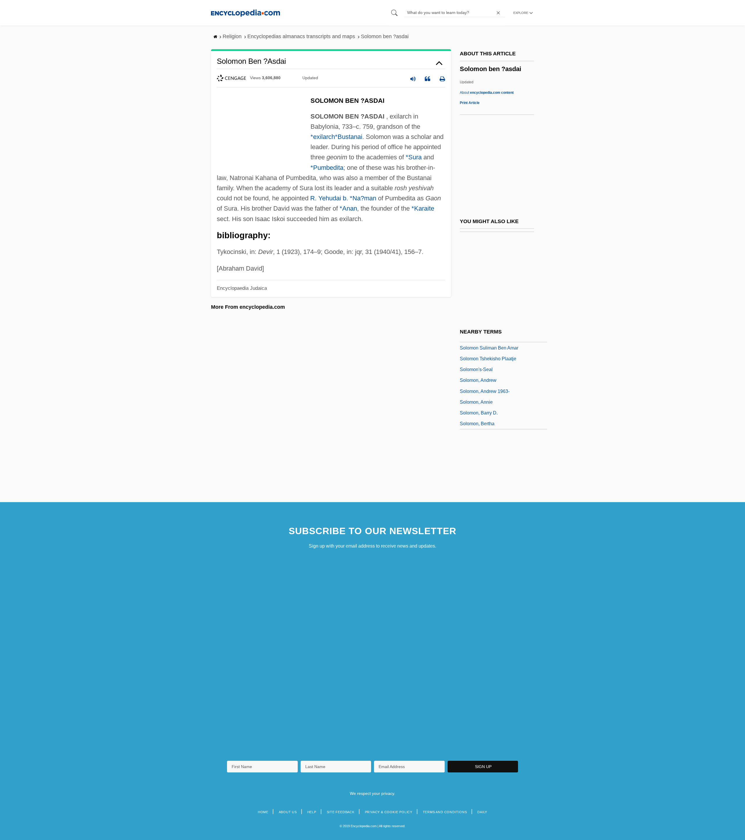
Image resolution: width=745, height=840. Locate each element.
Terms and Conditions (445, 812)
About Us (288, 812)
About (487, 93)
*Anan (348, 208)
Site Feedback (340, 812)
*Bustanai (348, 136)
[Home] (245, 12)
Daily (482, 812)
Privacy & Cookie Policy (388, 812)
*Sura (414, 157)
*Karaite (422, 208)
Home (263, 812)
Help (311, 812)
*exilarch (323, 136)
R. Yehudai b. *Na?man (343, 198)
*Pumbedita (327, 167)
